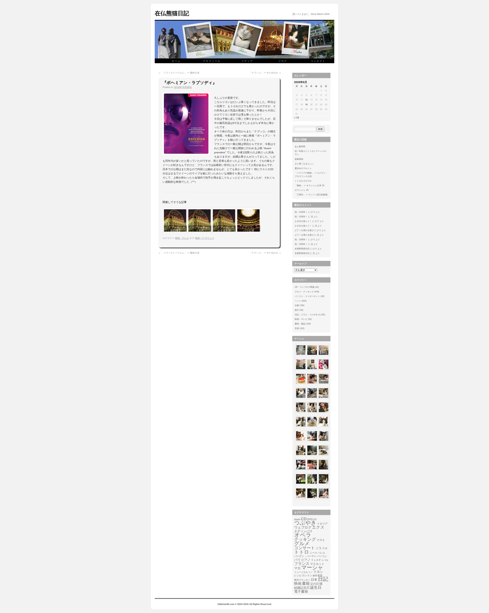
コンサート (304, 548)
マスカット (317, 563)
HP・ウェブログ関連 (304, 287)
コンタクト (318, 61)
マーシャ (312, 567)
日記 (323, 579)
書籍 (306, 583)
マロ (297, 568)
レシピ (298, 575)
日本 (314, 579)
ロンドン (307, 575)
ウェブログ (302, 527)
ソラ (319, 548)
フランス (301, 563)
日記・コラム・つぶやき (306, 314)
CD (304, 519)
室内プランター (302, 580)
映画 (197, 237)
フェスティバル (319, 560)
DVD (310, 519)
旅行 (297, 310)
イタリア (322, 523)
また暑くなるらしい (304, 164)
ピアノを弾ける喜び (304, 230)
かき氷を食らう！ (303, 221)
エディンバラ (303, 531)
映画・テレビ (182, 237)
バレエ (321, 553)
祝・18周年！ (301, 239)
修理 (315, 575)
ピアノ (305, 559)
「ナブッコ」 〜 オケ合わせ (265, 72)
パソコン (322, 556)
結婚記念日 (301, 587)
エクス (318, 527)
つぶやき (305, 523)
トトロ (301, 552)
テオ (325, 548)
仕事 (297, 305)
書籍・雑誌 (300, 324)
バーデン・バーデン (305, 556)
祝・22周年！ (301, 212)
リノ (310, 572)
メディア (247, 61)
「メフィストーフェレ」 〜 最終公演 (179, 72)
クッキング (305, 539)
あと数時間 (300, 146)
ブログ (282, 61)
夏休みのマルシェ (303, 168)
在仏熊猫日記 (172, 13)
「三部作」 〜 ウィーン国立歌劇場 (311, 194)
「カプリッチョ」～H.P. (199, 229)
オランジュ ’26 (301, 190)
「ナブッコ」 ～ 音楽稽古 (175, 229)
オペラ (302, 535)
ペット (298, 301)
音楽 (297, 328)
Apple (297, 519)
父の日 (314, 583)
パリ (297, 560)
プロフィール (212, 61)
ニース (313, 553)
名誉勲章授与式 (302, 248)
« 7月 (296, 117)
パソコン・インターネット (307, 296)
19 (306, 104)
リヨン (318, 572)
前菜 (319, 575)
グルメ (302, 543)
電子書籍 (301, 591)
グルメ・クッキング (304, 291)
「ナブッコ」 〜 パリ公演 (248, 229)
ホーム (176, 61)
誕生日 (315, 587)
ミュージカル (301, 572)
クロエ (321, 540)
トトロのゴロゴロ (303, 181)
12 (306, 99)
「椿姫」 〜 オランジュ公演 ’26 (309, 185)
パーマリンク (207, 237)
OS (315, 519)
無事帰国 (299, 159)
